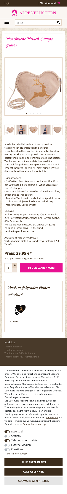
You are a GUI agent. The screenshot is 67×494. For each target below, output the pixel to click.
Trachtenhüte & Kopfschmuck (19, 353)
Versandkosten (35, 258)
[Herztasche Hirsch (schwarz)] (20, 309)
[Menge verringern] (14, 270)
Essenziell (17, 431)
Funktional (17, 449)
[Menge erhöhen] (14, 265)
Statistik (16, 436)
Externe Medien (21, 445)
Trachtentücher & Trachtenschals (21, 356)
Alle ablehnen (33, 471)
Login (7, 3)
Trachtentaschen (13, 346)
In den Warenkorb (41, 267)
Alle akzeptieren (33, 462)
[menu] (6, 22)
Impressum (52, 417)
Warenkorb (52, 3)
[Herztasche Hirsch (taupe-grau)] (33, 86)
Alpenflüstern (33, 13)
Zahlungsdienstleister (25, 440)
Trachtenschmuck (13, 350)
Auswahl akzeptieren (33, 481)
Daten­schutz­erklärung (34, 424)
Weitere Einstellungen (15, 453)
